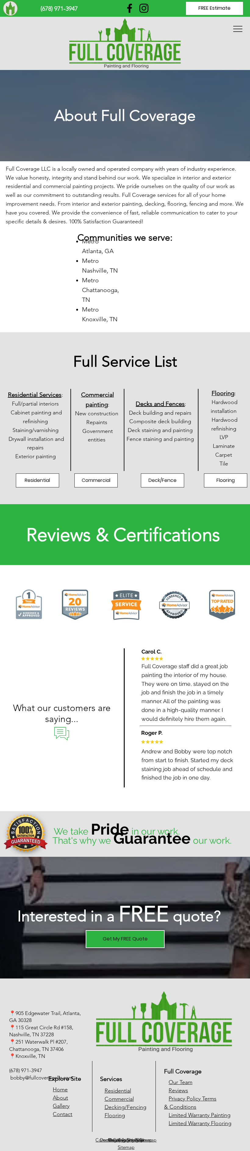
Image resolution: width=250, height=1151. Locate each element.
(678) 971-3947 (25, 1070)
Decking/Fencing (125, 1107)
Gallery (61, 1106)
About (60, 1097)
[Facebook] (129, 8)
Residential (118, 1090)
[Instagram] (144, 8)
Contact (62, 1114)
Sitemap (126, 1147)
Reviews (178, 1090)
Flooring (115, 1115)
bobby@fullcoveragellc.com (41, 1078)
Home (60, 1089)
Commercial (119, 1099)
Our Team (180, 1082)
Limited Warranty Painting (199, 1115)
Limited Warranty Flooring (200, 1123)
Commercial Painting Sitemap (125, 1140)
